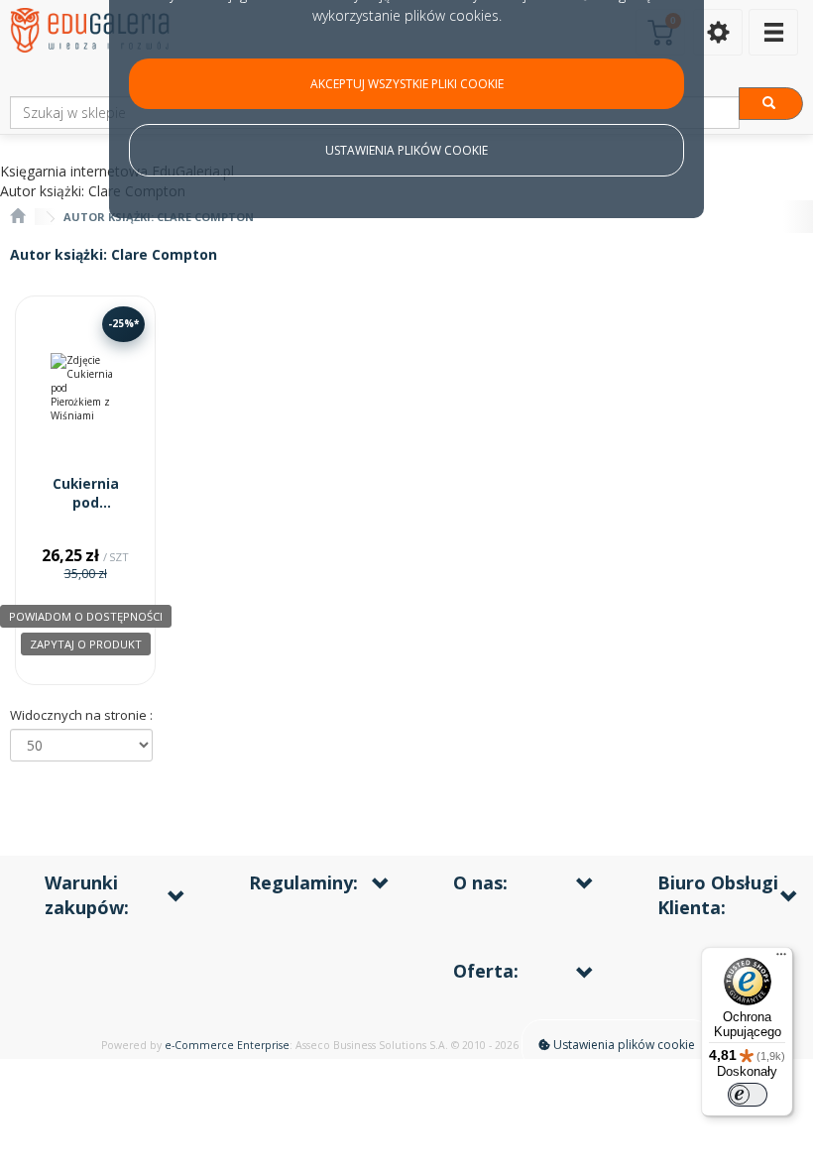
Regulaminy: (303, 882)
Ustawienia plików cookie (622, 1044)
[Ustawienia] (718, 32)
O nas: (480, 882)
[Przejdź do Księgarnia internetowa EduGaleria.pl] (17, 216)
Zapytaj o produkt (86, 644)
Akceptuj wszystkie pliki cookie (407, 83)
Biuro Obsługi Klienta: (717, 895)
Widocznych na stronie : (81, 715)
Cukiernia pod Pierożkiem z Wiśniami (86, 512)
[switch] (747, 1095)
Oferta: (486, 971)
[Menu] (781, 959)
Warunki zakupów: (87, 895)
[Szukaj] (771, 103)
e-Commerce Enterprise (227, 1045)
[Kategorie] (773, 32)
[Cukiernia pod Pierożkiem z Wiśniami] (85, 388)
